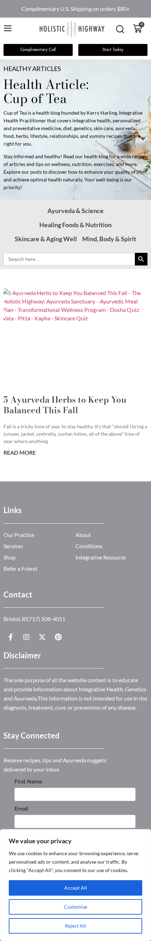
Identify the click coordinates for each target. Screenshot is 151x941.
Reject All (75, 926)
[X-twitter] (42, 637)
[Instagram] (26, 637)
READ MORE (20, 452)
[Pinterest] (58, 637)
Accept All (75, 888)
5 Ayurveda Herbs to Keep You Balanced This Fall (65, 405)
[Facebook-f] (11, 637)
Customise (75, 907)
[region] (75, 885)
